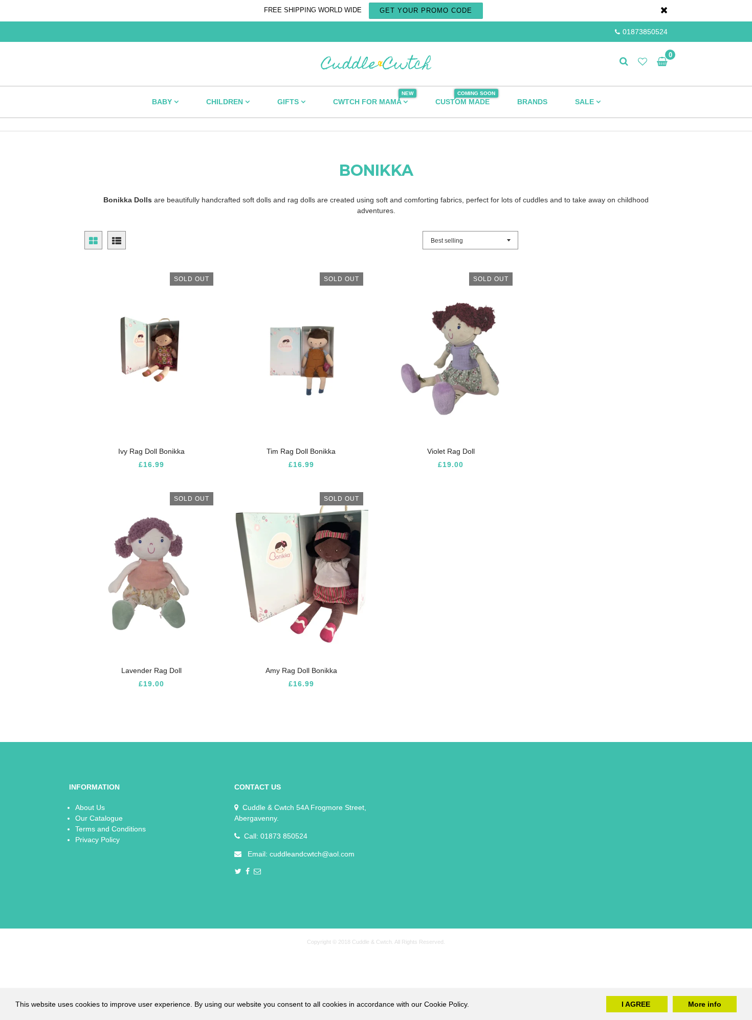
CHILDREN (225, 102)
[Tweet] (238, 872)
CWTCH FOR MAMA (373, 98)
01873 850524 (283, 836)
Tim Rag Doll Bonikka (301, 451)
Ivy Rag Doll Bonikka (151, 451)
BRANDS (532, 102)
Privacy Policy (97, 840)
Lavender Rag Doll (151, 670)
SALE (585, 102)
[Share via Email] (257, 872)
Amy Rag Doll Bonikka (301, 670)
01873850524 (645, 32)
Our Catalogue (99, 818)
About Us (90, 807)
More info (704, 1004)
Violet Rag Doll (451, 451)
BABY (163, 102)
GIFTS (289, 102)
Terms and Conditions (110, 829)
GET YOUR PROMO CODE (426, 10)
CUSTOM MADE (465, 98)
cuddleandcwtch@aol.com (312, 854)
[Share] (248, 872)
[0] (660, 62)
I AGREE (637, 1004)
